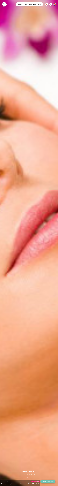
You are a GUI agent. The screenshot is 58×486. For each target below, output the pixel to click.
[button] (46, 4)
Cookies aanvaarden (35, 481)
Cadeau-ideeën (32, 4)
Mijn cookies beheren (35, 483)
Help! (39, 4)
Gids (26, 4)
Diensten (20, 4)
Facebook (29, 477)
